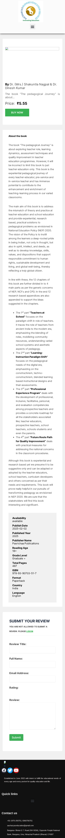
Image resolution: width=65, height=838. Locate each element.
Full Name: (16, 658)
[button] (32, 26)
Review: (14, 700)
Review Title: (17, 644)
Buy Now (17, 112)
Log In (29, 631)
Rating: (13, 687)
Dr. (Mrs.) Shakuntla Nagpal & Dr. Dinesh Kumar (31, 86)
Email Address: (19, 673)
